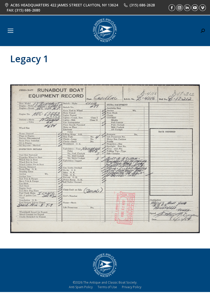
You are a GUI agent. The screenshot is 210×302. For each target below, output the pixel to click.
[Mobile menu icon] (10, 30)
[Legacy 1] (105, 158)
